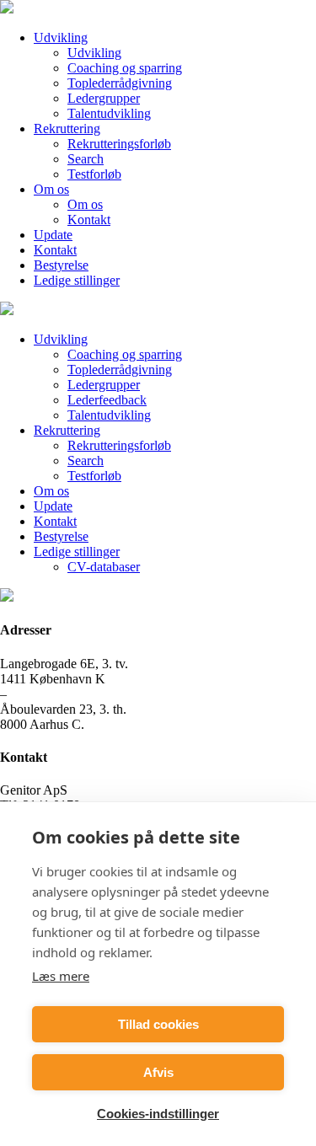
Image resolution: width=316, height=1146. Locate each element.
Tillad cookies (158, 1024)
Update (53, 235)
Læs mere (60, 975)
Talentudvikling (109, 113)
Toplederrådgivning (119, 83)
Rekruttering (67, 128)
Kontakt (88, 219)
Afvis (158, 1072)
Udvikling (61, 37)
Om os (51, 189)
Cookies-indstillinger (158, 1113)
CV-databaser (103, 567)
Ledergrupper (103, 98)
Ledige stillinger (77, 280)
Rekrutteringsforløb (119, 144)
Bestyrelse (61, 265)
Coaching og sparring (124, 68)
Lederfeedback (107, 400)
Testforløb (94, 174)
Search (85, 159)
